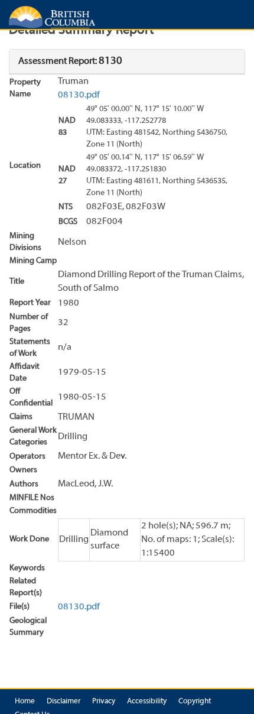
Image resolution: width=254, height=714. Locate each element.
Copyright (194, 701)
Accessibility (147, 701)
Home (25, 701)
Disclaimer (63, 701)
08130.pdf (79, 95)
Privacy (103, 701)
